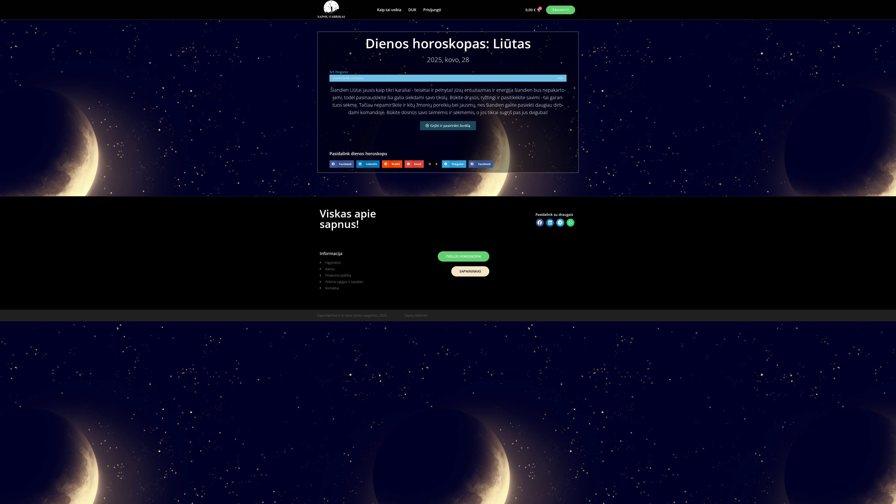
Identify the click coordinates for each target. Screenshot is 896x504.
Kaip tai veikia (389, 9)
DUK (412, 9)
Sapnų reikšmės (416, 315)
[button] (341, 164)
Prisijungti (432, 9)
